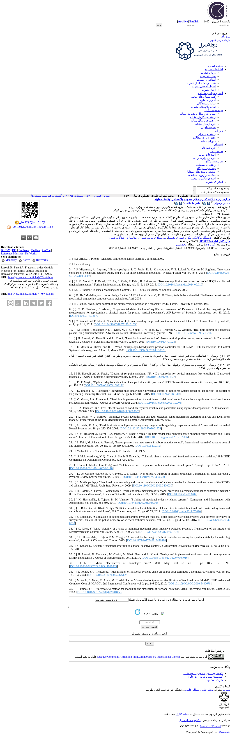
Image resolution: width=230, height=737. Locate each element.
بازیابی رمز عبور (220, 39)
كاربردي (210, 244)
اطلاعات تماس (207, 154)
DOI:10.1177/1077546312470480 (146, 540)
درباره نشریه (208, 72)
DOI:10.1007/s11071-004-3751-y (107, 574)
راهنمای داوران (207, 134)
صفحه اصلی (215, 65)
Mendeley (11, 259)
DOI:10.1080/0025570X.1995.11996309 (93, 566)
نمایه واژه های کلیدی (203, 106)
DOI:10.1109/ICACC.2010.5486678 (190, 583)
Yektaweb (224, 732)
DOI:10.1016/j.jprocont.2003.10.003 (160, 402)
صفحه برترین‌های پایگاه (202, 175)
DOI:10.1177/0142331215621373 (158, 531)
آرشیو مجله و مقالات (210, 93)
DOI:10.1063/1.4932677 (84, 315)
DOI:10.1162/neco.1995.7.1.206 (192, 332)
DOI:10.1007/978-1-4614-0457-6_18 (91, 468)
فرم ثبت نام (208, 147)
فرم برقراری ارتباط (204, 158)
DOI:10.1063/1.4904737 (161, 376)
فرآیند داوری (208, 127)
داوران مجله (208, 140)
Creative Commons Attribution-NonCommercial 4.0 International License (138, 656)
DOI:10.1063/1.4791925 (161, 341)
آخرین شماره (208, 100)
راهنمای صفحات (206, 164)
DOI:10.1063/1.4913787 (182, 494)
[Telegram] (33, 303)
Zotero (26, 259)
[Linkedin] (26, 303)
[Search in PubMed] (204, 204)
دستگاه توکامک (202, 237)
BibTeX (5, 250)
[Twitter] (41, 303)
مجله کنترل (182, 713)
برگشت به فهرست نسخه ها (47, 195)
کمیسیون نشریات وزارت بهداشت (203, 673)
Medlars (35, 250)
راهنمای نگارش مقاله (203, 117)
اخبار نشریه (209, 89)
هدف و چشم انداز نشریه (201, 83)
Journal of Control (210, 726)
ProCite (46, 250)
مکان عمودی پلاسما (180, 237)
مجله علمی (207, 689)
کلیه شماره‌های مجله (203, 96)
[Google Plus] (18, 303)
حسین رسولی (221, 203)
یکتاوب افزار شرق (190, 720)
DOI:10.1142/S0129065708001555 (140, 428)
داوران (219, 130)
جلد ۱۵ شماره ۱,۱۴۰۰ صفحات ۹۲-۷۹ (88, 195)
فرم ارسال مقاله (205, 123)
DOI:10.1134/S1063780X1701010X (115, 324)
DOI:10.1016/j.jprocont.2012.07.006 (167, 437)
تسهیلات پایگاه (214, 161)
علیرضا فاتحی (192, 203)
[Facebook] (49, 303)
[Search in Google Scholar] (208, 204)
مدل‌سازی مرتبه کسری (152, 237)
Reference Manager (12, 253)
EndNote (24, 250)
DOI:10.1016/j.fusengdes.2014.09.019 (180, 284)
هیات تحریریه (208, 76)
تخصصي (181, 244)
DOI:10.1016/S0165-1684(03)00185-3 (99, 592)
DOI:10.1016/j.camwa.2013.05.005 (138, 502)
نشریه (226, 689)
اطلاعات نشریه (214, 69)
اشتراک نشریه (214, 181)
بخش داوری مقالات (204, 137)
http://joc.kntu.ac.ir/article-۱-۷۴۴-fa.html (31, 293)
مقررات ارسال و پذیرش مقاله (198, 113)
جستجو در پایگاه (206, 168)
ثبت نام (225, 36)
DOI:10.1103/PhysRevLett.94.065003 (144, 476)
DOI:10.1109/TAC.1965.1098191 (104, 385)
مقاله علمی (192, 689)
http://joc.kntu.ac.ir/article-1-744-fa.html (30, 277)
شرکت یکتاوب (214, 680)
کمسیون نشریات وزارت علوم (205, 676)
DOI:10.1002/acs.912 (147, 445)
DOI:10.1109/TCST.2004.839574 (146, 350)
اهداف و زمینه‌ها (206, 79)
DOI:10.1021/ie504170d (166, 394)
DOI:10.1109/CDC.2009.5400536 (152, 485)
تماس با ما (216, 151)
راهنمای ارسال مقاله (203, 120)
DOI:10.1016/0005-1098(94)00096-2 (117, 411)
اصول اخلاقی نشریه (204, 86)
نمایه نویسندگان (206, 103)
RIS (14, 250)
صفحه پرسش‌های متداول (201, 171)
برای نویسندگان (213, 110)
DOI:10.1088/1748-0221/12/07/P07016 (165, 557)
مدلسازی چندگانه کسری (122, 237)
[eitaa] (10, 303)
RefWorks (31, 253)
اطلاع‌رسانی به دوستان (202, 178)
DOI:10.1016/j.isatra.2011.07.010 (181, 511)
